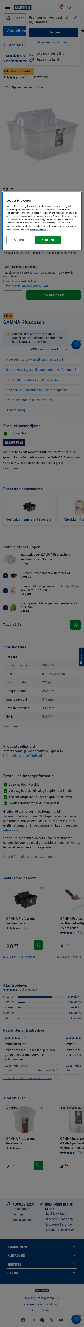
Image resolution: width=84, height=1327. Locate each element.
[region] (42, 220)
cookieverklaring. (39, 230)
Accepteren (48, 240)
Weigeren (19, 240)
